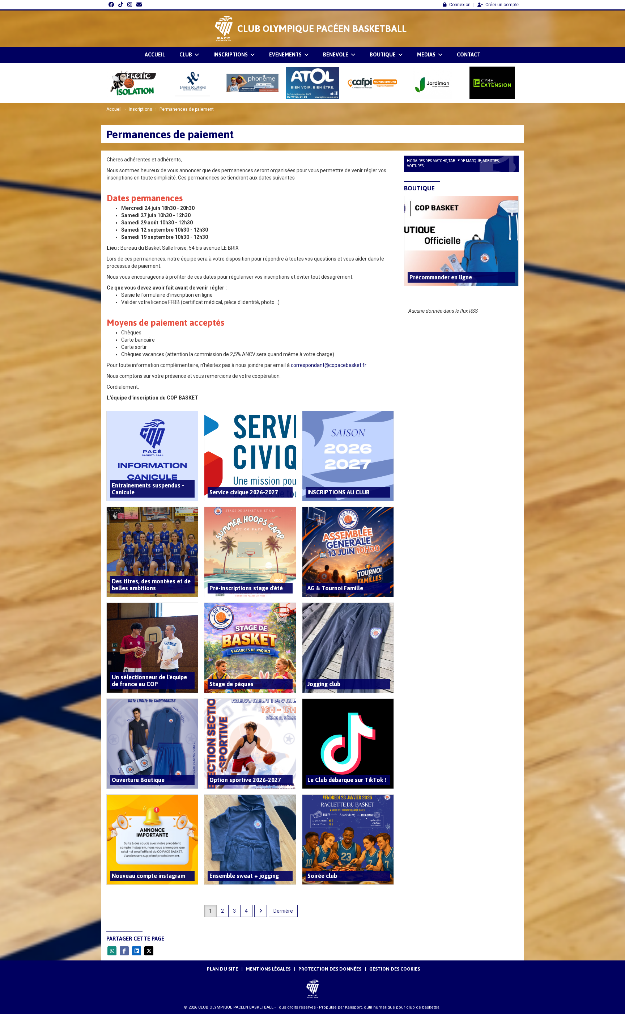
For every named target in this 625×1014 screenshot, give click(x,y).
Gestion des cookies (394, 969)
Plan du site (222, 969)
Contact (468, 55)
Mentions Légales (268, 969)
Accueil (155, 55)
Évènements (286, 55)
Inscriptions (231, 55)
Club (186, 55)
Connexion (460, 4)
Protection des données (329, 969)
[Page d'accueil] (223, 28)
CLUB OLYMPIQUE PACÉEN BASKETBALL (322, 28)
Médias (427, 55)
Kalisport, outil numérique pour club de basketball (393, 1007)
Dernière (283, 911)
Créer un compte (502, 4)
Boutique (383, 55)
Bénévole (336, 55)
